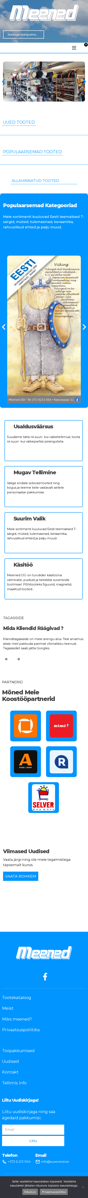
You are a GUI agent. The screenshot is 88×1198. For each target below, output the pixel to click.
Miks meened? (17, 1019)
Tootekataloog (16, 997)
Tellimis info (14, 1082)
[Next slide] (84, 82)
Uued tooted (19, 122)
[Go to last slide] (4, 327)
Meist (8, 1008)
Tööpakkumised (18, 1050)
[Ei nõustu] (83, 1187)
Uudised (10, 1061)
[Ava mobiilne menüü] (74, 47)
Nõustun (30, 1191)
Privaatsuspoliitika (21, 1029)
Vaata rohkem (20, 876)
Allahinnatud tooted (35, 181)
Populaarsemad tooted (32, 152)
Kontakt (10, 1072)
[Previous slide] (4, 82)
